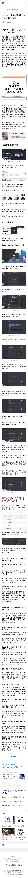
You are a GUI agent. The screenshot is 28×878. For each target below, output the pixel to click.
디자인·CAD (20, 865)
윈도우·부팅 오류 (15, 791)
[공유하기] (9, 785)
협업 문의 (14, 864)
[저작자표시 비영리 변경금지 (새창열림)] (23, 784)
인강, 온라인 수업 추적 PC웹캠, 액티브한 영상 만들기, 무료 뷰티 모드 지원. (13, 766)
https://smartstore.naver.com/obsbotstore (12, 762)
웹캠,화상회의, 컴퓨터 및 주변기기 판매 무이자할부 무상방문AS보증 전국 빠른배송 (9, 777)
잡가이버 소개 (8, 864)
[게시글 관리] (13, 785)
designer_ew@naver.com (15, 870)
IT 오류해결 (5, 791)
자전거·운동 (14, 867)
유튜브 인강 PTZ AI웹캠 (9, 764)
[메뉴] (25, 3)
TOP (25, 855)
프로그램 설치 (14, 865)
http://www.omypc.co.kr (9, 772)
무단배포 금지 (19, 864)
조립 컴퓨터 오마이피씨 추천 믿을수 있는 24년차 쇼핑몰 (9, 774)
